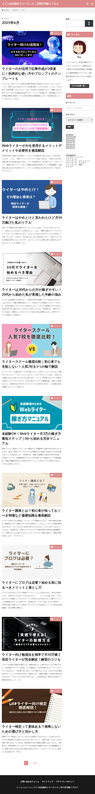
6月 (23, 10)
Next (35, 763)
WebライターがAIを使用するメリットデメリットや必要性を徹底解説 (32, 148)
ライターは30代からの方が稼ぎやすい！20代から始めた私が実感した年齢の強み (32, 292)
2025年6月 (70, 144)
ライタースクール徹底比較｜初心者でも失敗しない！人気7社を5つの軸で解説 (31, 363)
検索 (68, 19)
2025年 (15, 10)
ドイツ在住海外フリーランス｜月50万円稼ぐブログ (30, 3)
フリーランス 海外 (74, 164)
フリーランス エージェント (78, 161)
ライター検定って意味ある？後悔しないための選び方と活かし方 (31, 728)
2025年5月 (70, 146)
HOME (6, 10)
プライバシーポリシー (65, 781)
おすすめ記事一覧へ (79, 86)
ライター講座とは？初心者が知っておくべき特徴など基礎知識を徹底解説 (31, 512)
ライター (57, 33)
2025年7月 (70, 142)
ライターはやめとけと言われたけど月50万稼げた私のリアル (32, 219)
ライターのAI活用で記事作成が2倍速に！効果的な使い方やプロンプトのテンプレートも (31, 73)
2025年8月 (70, 140)
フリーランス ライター (76, 163)
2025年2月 (70, 148)
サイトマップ (47, 781)
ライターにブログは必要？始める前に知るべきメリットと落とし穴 (31, 584)
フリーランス (71, 159)
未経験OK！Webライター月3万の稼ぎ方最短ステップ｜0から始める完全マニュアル (31, 438)
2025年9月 (70, 138)
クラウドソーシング (74, 157)
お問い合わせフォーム (30, 781)
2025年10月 (71, 137)
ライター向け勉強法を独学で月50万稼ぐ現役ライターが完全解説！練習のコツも (31, 656)
